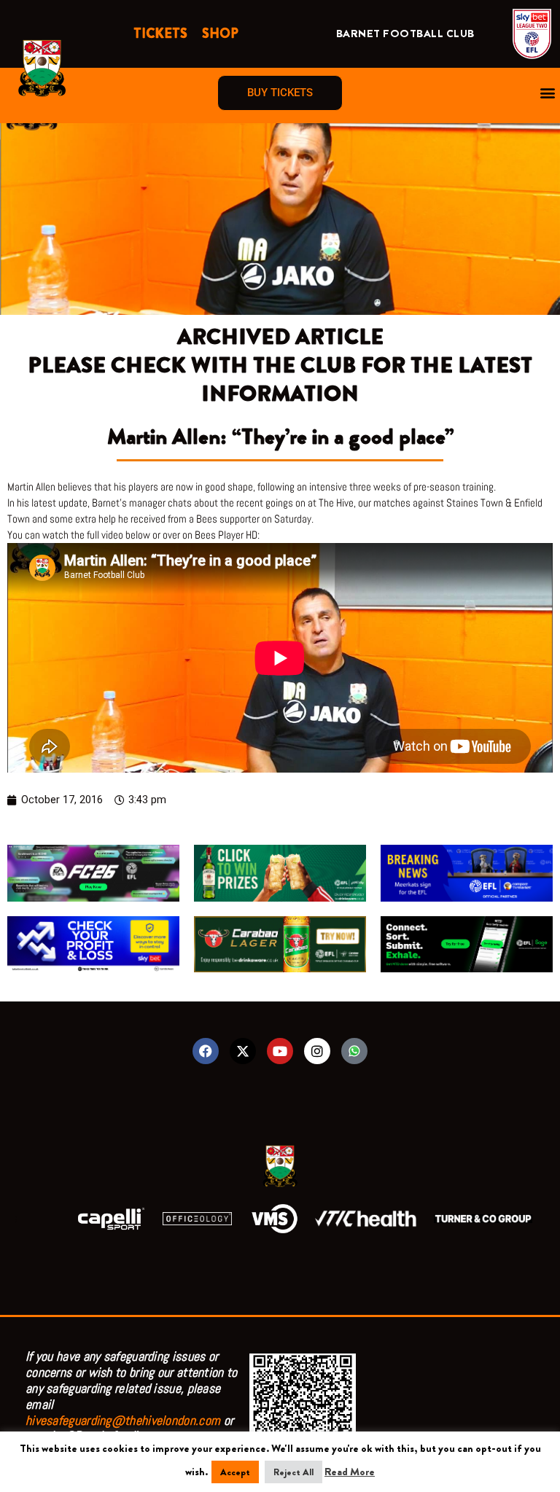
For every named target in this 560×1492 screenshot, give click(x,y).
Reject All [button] (293, 1472)
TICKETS (160, 33)
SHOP (220, 33)
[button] (548, 93)
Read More (349, 1472)
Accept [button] (235, 1472)
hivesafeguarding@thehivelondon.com (123, 1420)
